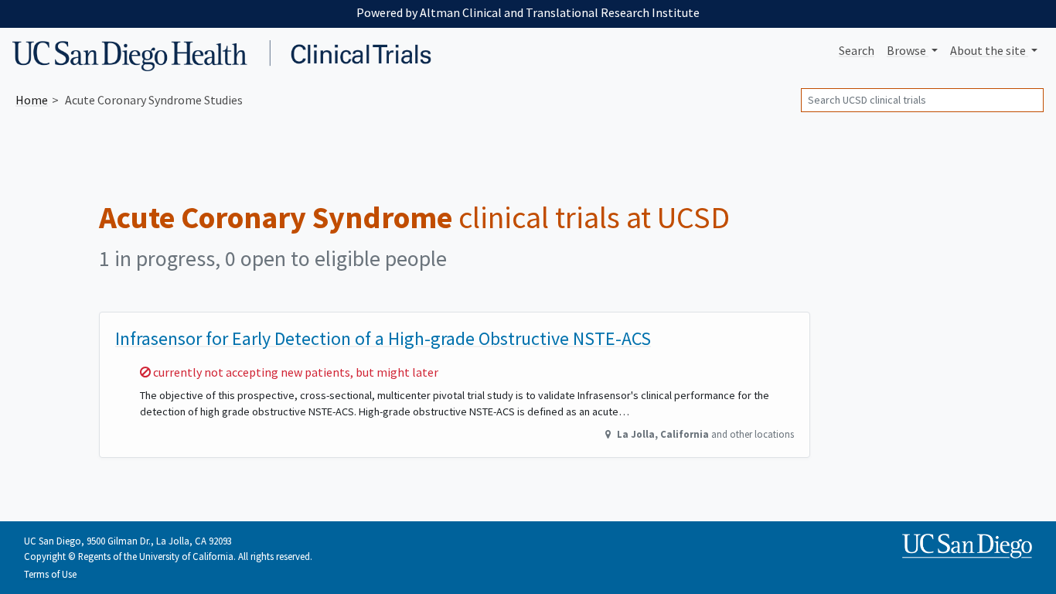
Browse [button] (907, 50)
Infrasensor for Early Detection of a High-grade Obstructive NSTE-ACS (383, 338)
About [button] (988, 50)
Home (31, 100)
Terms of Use (50, 574)
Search (856, 50)
